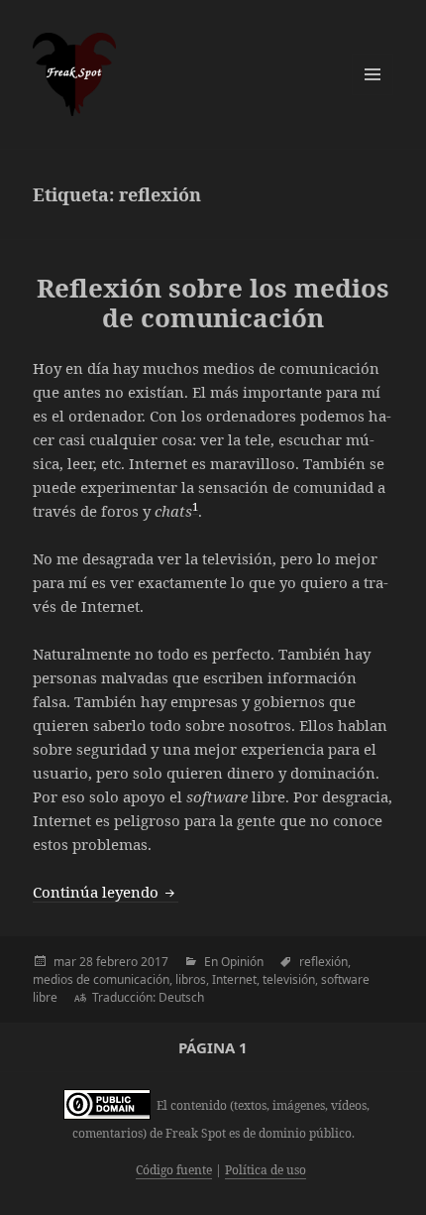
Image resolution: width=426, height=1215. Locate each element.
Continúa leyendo (105, 892)
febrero (117, 961)
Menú (372, 74)
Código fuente (174, 1169)
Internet (234, 979)
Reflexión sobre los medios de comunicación (213, 302)
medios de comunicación (101, 979)
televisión (289, 979)
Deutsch (181, 997)
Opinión (242, 961)
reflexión (323, 961)
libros (190, 979)
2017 (154, 961)
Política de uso (265, 1169)
